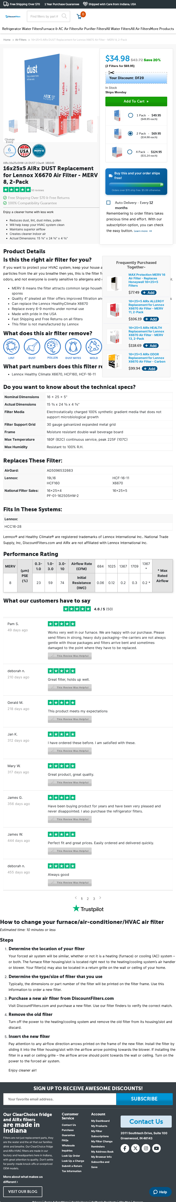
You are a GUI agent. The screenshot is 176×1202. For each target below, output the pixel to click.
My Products (99, 1126)
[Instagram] (146, 1148)
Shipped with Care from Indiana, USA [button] (112, 4)
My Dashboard (100, 1120)
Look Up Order (71, 1155)
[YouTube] (156, 1148)
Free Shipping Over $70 (25, 4)
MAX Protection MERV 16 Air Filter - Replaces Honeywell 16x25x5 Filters (147, 280)
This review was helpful (72, 656)
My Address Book (102, 1151)
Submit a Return (72, 1166)
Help (163, 1192)
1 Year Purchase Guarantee (62, 4)
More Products (162, 29)
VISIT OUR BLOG (22, 1192)
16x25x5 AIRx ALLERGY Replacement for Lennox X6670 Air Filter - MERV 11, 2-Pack (146, 306)
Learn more (141, 231)
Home (7, 39)
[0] (79, 16)
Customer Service (134, 12)
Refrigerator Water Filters (22, 29)
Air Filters (20, 39)
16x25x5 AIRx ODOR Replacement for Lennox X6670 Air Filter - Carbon (147, 357)
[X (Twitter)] (135, 1148)
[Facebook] (125, 1148)
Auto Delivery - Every (134, 205)
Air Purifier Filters (92, 29)
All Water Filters (118, 29)
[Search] (64, 16)
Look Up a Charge (73, 1160)
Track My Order (104, 12)
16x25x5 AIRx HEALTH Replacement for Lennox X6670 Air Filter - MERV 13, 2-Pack (146, 333)
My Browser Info (101, 1156)
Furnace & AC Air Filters (60, 29)
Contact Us (69, 1124)
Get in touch (164, 13)
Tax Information (71, 1171)
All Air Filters (140, 29)
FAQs (65, 1140)
